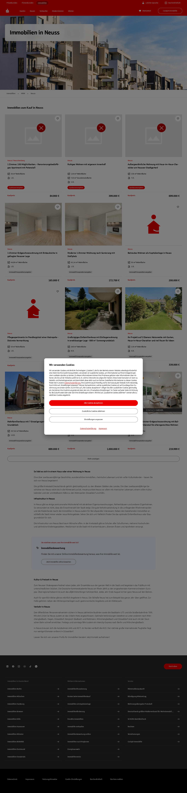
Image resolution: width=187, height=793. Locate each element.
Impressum (103, 428)
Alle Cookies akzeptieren (93, 403)
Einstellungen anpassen (93, 419)
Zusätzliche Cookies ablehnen (93, 411)
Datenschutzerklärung (72, 383)
